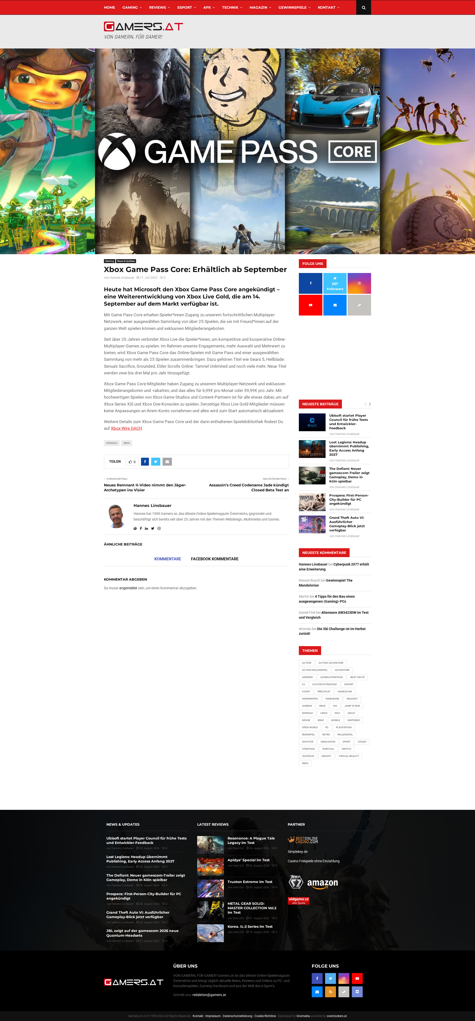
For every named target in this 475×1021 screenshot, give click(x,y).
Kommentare (167, 559)
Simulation (328, 741)
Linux (323, 713)
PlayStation (344, 727)
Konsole (111, 443)
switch (346, 749)
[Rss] (330, 991)
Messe (306, 720)
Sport (346, 741)
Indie (322, 705)
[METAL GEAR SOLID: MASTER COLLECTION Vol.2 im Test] (210, 910)
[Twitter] (330, 978)
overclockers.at (337, 1016)
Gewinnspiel (310, 698)
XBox (126, 443)
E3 (303, 684)
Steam (362, 741)
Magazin (258, 7)
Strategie (308, 749)
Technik (230, 7)
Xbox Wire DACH (126, 428)
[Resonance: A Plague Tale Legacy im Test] (210, 845)
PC (327, 727)
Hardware (332, 698)
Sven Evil (238, 865)
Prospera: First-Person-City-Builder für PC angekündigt (349, 499)
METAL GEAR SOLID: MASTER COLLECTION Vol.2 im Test (252, 908)
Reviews (157, 7)
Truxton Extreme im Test (250, 882)
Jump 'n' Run (352, 705)
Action (306, 662)
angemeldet (128, 588)
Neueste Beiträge (320, 404)
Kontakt (326, 7)
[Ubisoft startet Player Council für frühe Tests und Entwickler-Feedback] (312, 422)
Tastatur (308, 756)
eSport (184, 7)
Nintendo (354, 720)
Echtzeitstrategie (324, 684)
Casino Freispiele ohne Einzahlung (314, 861)
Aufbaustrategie (331, 677)
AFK (207, 7)
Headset (352, 698)
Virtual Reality (349, 756)
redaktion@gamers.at (209, 995)
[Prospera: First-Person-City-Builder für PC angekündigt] (312, 502)
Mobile (335, 720)
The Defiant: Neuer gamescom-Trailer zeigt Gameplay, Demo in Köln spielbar (349, 475)
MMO (321, 720)
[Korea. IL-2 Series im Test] (210, 933)
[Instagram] (343, 978)
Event (306, 691)
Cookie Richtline (265, 1016)
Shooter (307, 741)
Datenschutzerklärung (237, 1016)
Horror (307, 705)
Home (109, 7)
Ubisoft (326, 756)
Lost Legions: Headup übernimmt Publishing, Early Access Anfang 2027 (349, 448)
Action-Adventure (331, 662)
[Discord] (357, 991)
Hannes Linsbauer (122, 277)
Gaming (130, 7)
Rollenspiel (345, 734)
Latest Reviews (213, 824)
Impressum (213, 1016)
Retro (326, 734)
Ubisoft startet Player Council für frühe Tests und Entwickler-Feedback (348, 421)
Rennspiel (308, 734)
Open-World (310, 727)
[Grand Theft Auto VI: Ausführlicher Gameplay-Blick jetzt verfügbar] (312, 524)
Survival (328, 749)
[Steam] (343, 991)
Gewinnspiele (293, 7)
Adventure (342, 670)
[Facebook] (317, 978)
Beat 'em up (357, 677)
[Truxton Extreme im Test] (210, 888)
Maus (351, 713)
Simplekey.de (298, 852)
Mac (337, 713)
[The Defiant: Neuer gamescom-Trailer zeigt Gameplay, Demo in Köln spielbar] (312, 475)
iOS (335, 705)
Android (307, 677)
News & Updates (126, 261)
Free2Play (323, 691)
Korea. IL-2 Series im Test (250, 926)
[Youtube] (357, 978)
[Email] (317, 991)
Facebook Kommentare (214, 559)
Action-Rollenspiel (315, 670)
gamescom (345, 691)
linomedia (303, 1016)
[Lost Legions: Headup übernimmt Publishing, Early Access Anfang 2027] (312, 449)
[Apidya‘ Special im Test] (210, 867)
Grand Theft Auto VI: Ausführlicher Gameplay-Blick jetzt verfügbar (347, 524)
